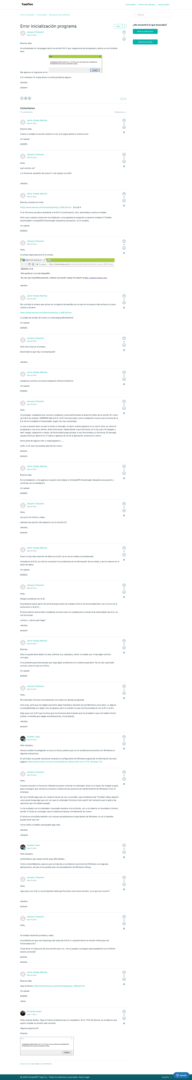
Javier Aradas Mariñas (37, 120)
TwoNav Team (33, 736)
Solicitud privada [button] (145, 42)
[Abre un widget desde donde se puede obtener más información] (181, 1075)
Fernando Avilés (34, 1011)
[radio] (124, 32)
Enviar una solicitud (147, 4)
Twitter (25, 98)
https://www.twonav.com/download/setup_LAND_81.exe (59, 986)
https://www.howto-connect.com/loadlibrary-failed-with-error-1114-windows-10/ (64, 761)
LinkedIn (29, 98)
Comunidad (130, 4)
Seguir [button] (118, 26)
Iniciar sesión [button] (163, 4)
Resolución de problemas (59, 15)
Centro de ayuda (27, 15)
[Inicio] (27, 6)
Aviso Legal (84, 1077)
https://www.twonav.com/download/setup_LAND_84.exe (46, 207)
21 (125, 99)
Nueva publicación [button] (145, 31)
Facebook (22, 98)
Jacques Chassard (35, 32)
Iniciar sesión (25, 1064)
